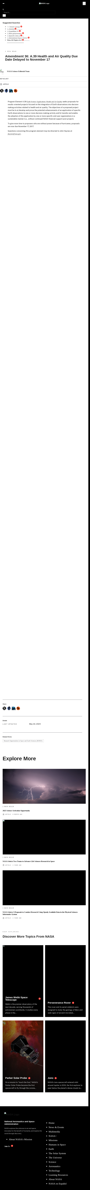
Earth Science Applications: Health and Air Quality (44, 102)
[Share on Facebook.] (6, 90)
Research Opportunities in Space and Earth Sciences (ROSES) (23, 741)
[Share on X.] (2, 90)
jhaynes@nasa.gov (14, 134)
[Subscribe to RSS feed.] (18, 708)
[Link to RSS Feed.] (15, 90)
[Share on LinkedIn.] (11, 90)
